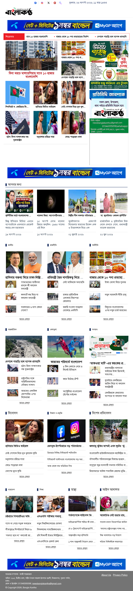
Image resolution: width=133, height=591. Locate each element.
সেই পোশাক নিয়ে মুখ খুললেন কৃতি (76, 106)
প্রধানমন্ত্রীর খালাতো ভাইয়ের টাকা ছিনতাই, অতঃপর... (115, 371)
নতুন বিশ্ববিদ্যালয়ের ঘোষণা (49, 523)
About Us (106, 575)
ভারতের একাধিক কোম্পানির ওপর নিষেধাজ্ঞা (29, 394)
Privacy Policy (120, 575)
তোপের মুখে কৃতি (13, 471)
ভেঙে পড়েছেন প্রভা (73, 136)
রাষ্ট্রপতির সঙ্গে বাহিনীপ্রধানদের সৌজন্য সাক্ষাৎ (28, 381)
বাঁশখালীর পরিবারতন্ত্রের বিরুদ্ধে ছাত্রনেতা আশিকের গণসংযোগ (108, 459)
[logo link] (19, 12)
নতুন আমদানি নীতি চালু (115, 294)
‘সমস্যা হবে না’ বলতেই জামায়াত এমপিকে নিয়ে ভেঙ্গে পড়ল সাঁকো (19, 535)
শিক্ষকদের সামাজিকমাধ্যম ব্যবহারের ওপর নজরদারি (51, 529)
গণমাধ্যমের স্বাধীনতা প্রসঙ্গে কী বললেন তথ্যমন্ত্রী (30, 285)
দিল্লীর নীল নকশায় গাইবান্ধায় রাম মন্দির (85, 215)
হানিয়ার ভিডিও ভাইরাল (45, 106)
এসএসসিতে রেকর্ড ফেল (48, 541)
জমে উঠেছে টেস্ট (70, 378)
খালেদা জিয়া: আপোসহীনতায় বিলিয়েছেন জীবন (57, 215)
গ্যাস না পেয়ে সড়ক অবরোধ (18, 523)
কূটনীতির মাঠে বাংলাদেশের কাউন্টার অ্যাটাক (24, 215)
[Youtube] (55, 2)
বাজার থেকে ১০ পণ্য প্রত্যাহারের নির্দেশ (55, 36)
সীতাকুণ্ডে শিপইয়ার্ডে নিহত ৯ (18, 529)
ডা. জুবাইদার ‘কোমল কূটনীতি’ (114, 215)
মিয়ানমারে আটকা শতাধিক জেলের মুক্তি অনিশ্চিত (108, 471)
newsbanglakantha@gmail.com (46, 583)
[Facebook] (35, 2)
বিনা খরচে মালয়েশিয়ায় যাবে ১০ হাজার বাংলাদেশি (31, 75)
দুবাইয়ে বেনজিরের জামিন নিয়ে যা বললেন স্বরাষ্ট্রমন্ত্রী (115, 383)
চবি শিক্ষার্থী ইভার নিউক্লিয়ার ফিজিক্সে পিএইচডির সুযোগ (51, 535)
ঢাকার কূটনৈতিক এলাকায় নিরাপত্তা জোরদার (71, 298)
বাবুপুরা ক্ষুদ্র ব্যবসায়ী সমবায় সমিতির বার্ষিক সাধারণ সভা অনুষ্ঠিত (108, 465)
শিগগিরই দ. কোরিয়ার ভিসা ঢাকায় (19, 106)
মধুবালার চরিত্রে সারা (45, 136)
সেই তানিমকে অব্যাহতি (73, 282)
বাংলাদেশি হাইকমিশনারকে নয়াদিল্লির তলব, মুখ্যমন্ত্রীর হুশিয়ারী (108, 453)
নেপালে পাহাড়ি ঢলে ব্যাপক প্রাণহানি (94, 36)
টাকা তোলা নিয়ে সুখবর (115, 282)
